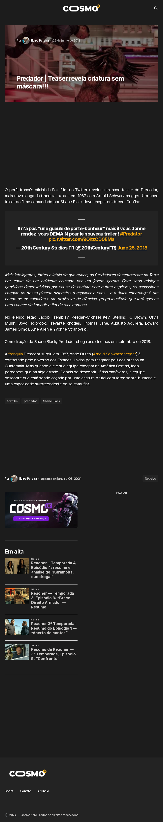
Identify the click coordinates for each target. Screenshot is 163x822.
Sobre (9, 791)
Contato (25, 791)
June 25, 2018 (132, 248)
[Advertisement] (81, 146)
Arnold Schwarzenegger (114, 354)
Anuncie (43, 791)
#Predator (131, 234)
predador (30, 401)
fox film (12, 401)
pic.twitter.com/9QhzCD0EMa (81, 239)
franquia (15, 354)
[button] (7, 8)
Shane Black (51, 401)
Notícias (150, 478)
